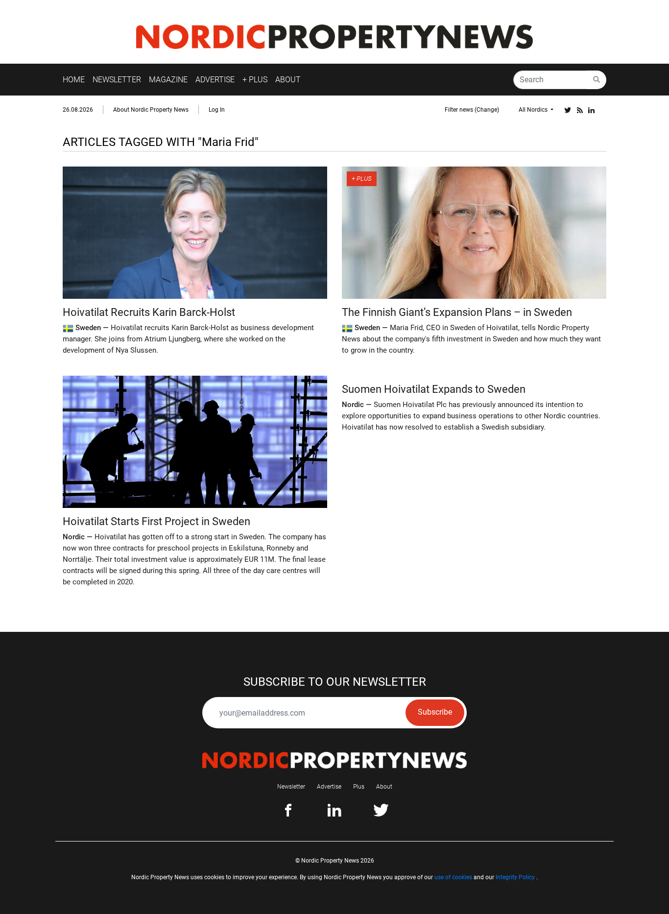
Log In (217, 109)
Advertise (329, 786)
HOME (74, 79)
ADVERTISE (215, 79)
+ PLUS (254, 79)
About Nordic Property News (151, 109)
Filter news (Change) (472, 109)
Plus (358, 786)
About (384, 786)
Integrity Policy (515, 877)
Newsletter (291, 786)
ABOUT (288, 79)
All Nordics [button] (534, 109)
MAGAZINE (168, 79)
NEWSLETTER (117, 79)
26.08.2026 (78, 109)
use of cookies (453, 877)
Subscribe (435, 712)
